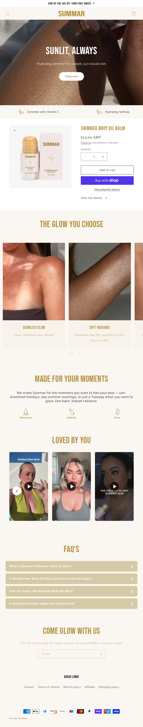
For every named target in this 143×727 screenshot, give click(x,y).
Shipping (86, 142)
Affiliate (90, 687)
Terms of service (49, 687)
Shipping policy (108, 687)
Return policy (72, 687)
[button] (8, 13)
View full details (92, 197)
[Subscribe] (101, 654)
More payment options (107, 189)
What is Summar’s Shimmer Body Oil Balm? (40, 566)
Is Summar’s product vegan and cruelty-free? (42, 603)
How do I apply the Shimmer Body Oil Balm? (41, 591)
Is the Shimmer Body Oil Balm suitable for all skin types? (50, 578)
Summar (22, 718)
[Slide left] (63, 354)
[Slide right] (80, 354)
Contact (29, 687)
